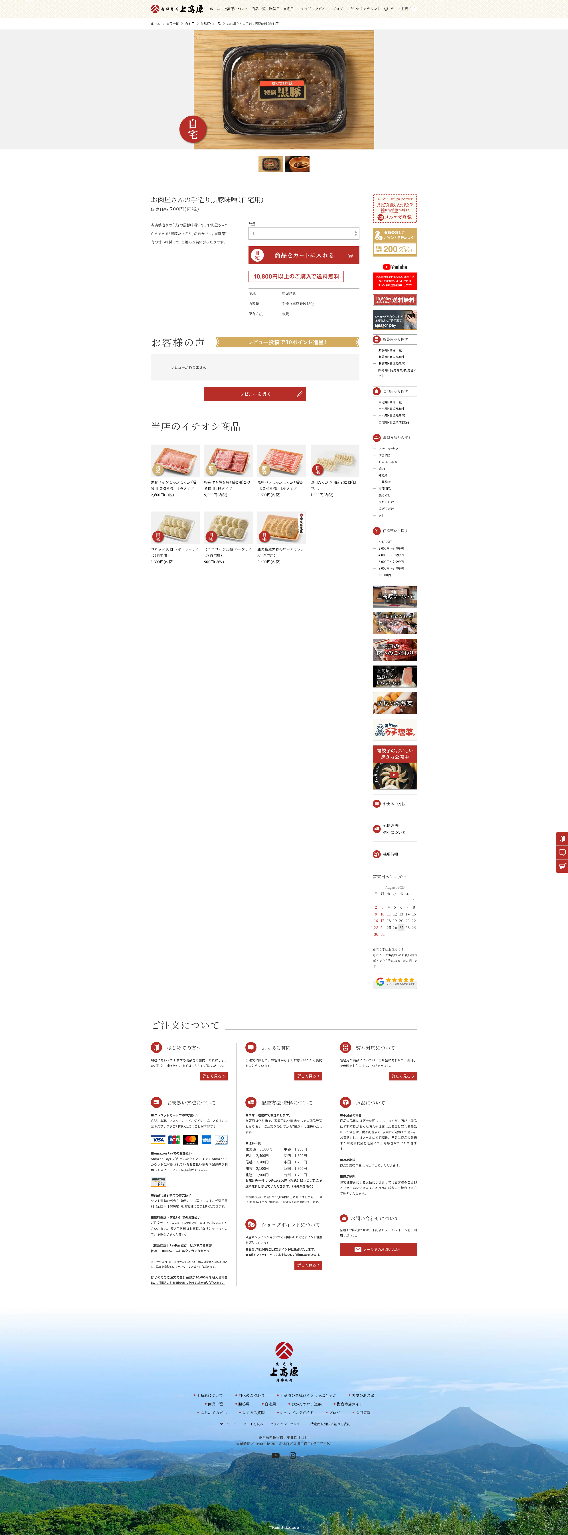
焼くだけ (385, 495)
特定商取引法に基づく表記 (330, 1423)
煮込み (383, 475)
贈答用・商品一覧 (390, 350)
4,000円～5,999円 (391, 555)
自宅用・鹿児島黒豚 (392, 415)
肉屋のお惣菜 (363, 1395)
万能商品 (385, 488)
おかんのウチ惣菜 (306, 1404)
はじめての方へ (213, 1412)
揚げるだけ (386, 508)
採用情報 (390, 854)
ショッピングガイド (313, 8)
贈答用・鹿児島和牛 (392, 357)
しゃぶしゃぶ (388, 462)
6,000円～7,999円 (391, 561)
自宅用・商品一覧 (390, 402)
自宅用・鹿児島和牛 (392, 408)
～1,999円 (385, 541)
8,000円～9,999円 (391, 568)
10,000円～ (386, 575)
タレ (382, 515)
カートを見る (403, 8)
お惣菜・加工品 (211, 23)
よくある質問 (253, 1412)
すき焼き (385, 455)
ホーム (214, 8)
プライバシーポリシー (287, 1423)
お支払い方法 (394, 803)
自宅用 (288, 8)
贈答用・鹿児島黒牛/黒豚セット (397, 373)
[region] (255, 367)
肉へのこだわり (251, 1395)
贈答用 (274, 8)
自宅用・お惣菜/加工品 (394, 422)
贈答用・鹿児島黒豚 (392, 363)
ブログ (337, 8)
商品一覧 (259, 8)
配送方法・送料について (394, 829)
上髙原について (235, 8)
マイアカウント (368, 8)
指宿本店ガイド (350, 1404)
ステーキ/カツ (388, 448)
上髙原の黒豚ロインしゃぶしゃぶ (308, 1395)
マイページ (228, 1423)
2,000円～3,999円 (391, 548)
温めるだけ (386, 502)
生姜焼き (385, 482)
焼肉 (382, 468)
